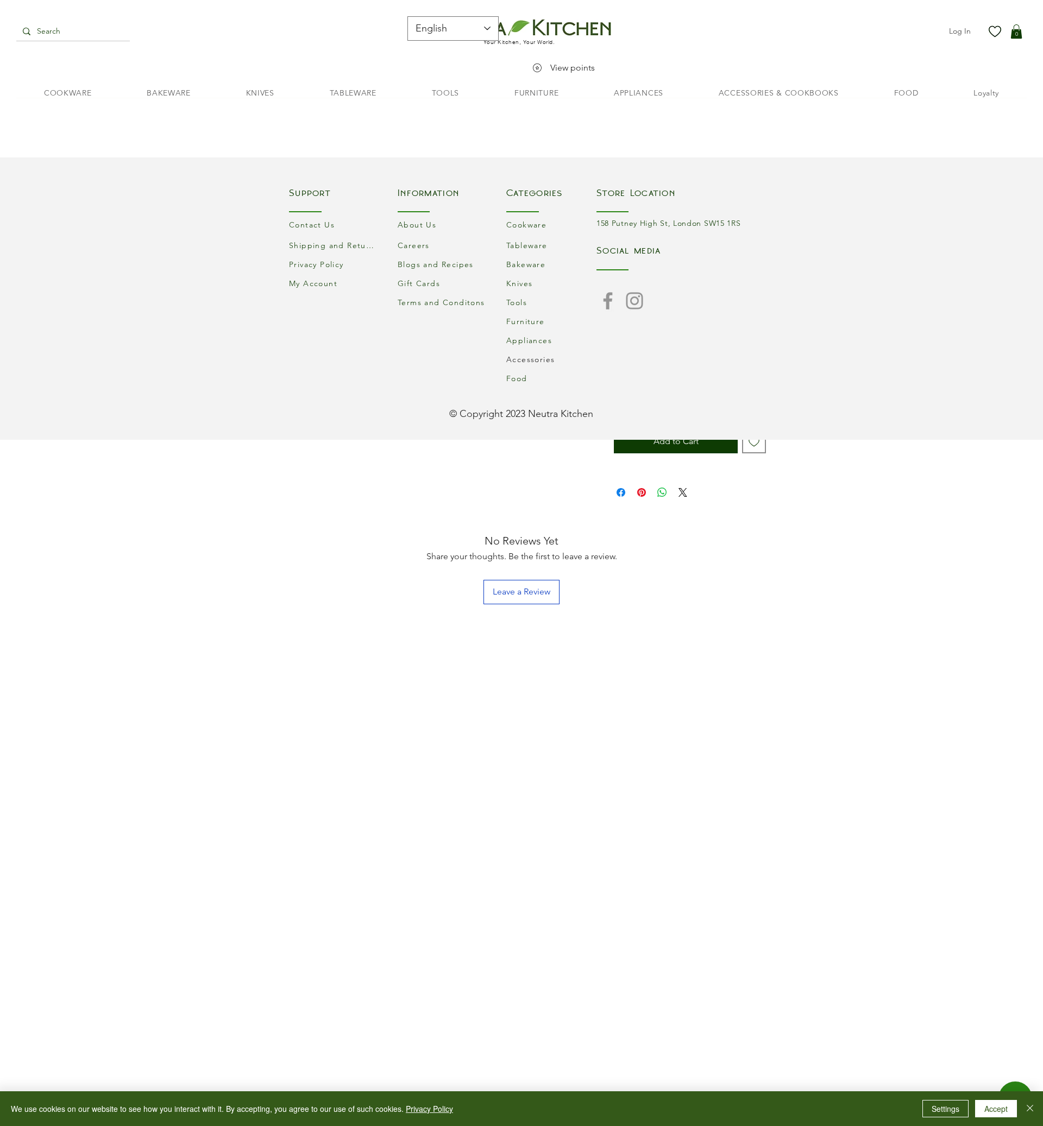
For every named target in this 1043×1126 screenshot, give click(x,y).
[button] (1016, 31)
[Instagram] (634, 300)
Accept (996, 1108)
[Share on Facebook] (620, 492)
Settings (945, 1108)
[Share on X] (682, 492)
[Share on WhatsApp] (662, 492)
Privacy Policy (429, 1108)
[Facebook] (607, 300)
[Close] (1029, 1108)
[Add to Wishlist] (754, 441)
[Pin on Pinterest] (641, 492)
